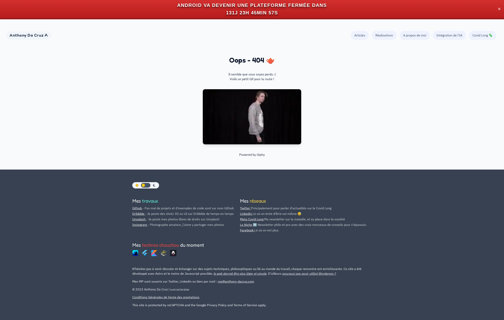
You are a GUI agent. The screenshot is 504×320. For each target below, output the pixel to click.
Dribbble (138, 214)
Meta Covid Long (252, 219)
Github (137, 208)
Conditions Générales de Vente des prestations (165, 297)
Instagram (140, 225)
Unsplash (139, 219)
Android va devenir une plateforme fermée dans (252, 5)
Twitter (245, 208)
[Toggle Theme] (145, 185)
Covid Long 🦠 (482, 35)
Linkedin (246, 214)
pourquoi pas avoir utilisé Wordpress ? (309, 273)
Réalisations (384, 35)
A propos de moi (414, 35)
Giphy (261, 155)
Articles (359, 35)
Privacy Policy (217, 305)
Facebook (247, 230)
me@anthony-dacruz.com (236, 281)
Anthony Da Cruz (27, 35)
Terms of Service (245, 305)
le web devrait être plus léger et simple (240, 273)
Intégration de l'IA (449, 35)
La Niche (246, 225)
